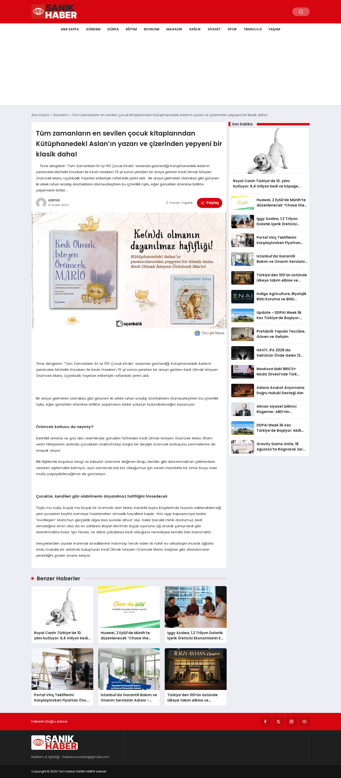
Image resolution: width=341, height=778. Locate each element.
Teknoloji (253, 29)
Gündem (93, 29)
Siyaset (214, 29)
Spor (232, 29)
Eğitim (131, 29)
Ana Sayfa (70, 29)
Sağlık (195, 29)
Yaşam (274, 29)
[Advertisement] (170, 70)
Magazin (174, 29)
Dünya (113, 29)
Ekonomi (151, 29)
